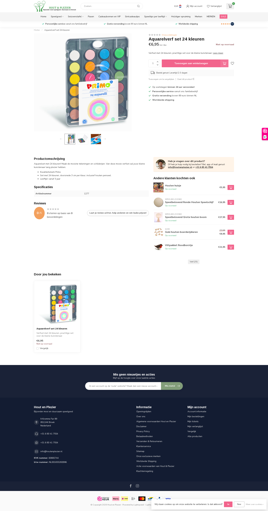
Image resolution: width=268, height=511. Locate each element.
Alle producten (195, 436)
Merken (198, 16)
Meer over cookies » (254, 504)
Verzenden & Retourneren (149, 441)
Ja (228, 504)
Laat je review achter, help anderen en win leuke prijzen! (117, 213)
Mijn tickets (193, 421)
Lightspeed (139, 504)
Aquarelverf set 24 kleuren (57, 30)
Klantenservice (143, 446)
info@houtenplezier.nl (180, 167)
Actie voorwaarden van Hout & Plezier (155, 466)
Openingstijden (143, 411)
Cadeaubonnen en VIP (109, 16)
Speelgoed (56, 16)
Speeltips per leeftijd (154, 16)
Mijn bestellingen (196, 416)
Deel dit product (184, 79)
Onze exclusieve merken (148, 456)
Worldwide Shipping (146, 461)
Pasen (91, 16)
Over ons (140, 416)
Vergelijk (44, 348)
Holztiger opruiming (180, 16)
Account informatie (197, 411)
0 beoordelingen (169, 35)
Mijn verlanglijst (195, 426)
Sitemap (140, 451)
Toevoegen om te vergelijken (161, 79)
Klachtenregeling (144, 471)
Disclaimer (141, 426)
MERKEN (211, 16)
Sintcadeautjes (132, 16)
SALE (223, 16)
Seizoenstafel (75, 16)
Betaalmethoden (144, 436)
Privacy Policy (143, 431)
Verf (194, 261)
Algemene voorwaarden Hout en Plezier (156, 421)
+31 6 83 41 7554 (204, 167)
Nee (239, 504)
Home (43, 16)
